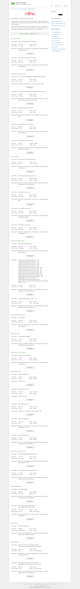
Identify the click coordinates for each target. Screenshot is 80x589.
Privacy (37, 585)
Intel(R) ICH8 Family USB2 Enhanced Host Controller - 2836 (30, 275)
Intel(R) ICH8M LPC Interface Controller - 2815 (27, 278)
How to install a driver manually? (58, 25)
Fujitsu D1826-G (55, 47)
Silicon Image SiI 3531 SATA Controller (26, 505)
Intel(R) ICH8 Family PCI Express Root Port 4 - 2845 (28, 264)
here (35, 29)
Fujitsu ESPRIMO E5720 (56, 32)
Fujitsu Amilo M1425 (56, 40)
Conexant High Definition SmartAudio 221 (27, 159)
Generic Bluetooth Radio (23, 374)
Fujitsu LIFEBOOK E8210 (57, 42)
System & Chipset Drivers (18, 241)
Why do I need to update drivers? (59, 23)
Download (30, 53)
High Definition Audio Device (24, 192)
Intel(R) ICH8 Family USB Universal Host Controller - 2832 (30, 270)
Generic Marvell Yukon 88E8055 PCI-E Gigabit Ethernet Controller (32, 76)
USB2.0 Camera (21, 317)
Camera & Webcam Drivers (18, 314)
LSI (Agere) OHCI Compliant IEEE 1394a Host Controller (29, 546)
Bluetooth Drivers (16, 371)
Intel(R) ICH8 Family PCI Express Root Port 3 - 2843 (28, 263)
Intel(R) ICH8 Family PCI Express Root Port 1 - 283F (28, 260)
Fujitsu (15, 9)
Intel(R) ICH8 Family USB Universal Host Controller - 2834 (30, 272)
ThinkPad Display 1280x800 (24, 336)
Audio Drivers (15, 156)
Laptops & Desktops (23, 9)
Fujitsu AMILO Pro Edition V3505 (58, 49)
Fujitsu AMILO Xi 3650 (56, 34)
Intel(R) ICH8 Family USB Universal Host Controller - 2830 (30, 267)
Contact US (65, 5)
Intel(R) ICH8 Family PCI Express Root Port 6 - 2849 (28, 266)
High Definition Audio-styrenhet (25, 243)
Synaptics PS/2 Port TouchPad (24, 355)
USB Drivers (15, 523)
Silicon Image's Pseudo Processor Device (26, 507)
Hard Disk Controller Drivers (19, 451)
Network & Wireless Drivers (19, 74)
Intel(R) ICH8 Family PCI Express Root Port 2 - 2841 (28, 261)
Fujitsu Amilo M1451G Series (58, 44)
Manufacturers (58, 5)
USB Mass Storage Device (23, 526)
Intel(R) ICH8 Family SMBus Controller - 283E (27, 298)
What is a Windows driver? (57, 21)
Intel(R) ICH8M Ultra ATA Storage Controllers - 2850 (29, 279)
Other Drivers (15, 542)
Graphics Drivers (16, 38)
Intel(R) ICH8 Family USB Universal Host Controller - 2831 (30, 269)
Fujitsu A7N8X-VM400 (56, 51)
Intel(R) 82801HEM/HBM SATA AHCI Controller (27, 454)
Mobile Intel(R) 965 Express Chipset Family (27, 41)
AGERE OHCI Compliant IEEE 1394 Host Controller (28, 544)
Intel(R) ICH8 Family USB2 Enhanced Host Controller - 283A (30, 276)
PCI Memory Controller (23, 489)
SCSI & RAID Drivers (17, 486)
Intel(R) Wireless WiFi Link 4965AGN (25, 107)
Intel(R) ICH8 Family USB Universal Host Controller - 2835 (30, 273)
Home (51, 5)
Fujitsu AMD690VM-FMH (57, 38)
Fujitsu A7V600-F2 (55, 36)
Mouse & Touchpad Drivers (18, 352)
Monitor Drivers (16, 333)
